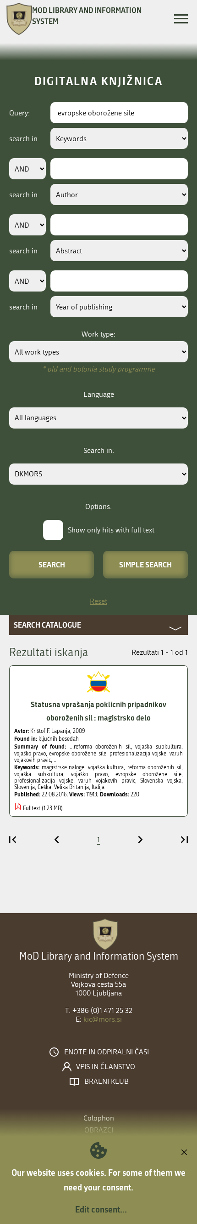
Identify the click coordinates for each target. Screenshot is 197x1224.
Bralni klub (106, 1081)
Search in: (98, 450)
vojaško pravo (89, 774)
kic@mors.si (102, 1019)
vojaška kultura (106, 767)
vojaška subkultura (38, 774)
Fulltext (31, 808)
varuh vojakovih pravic (106, 781)
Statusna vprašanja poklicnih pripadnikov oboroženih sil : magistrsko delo (98, 711)
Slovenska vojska (160, 781)
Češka (44, 787)
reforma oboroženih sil (154, 767)
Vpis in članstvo (105, 1066)
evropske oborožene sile (148, 774)
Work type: (98, 334)
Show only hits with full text (111, 530)
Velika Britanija (71, 787)
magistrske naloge (63, 767)
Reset (98, 601)
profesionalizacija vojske (43, 781)
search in (23, 138)
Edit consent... (101, 1209)
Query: (19, 113)
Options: (98, 506)
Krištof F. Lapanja (50, 731)
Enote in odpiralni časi (106, 1052)
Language (98, 394)
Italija (98, 787)
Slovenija (24, 787)
